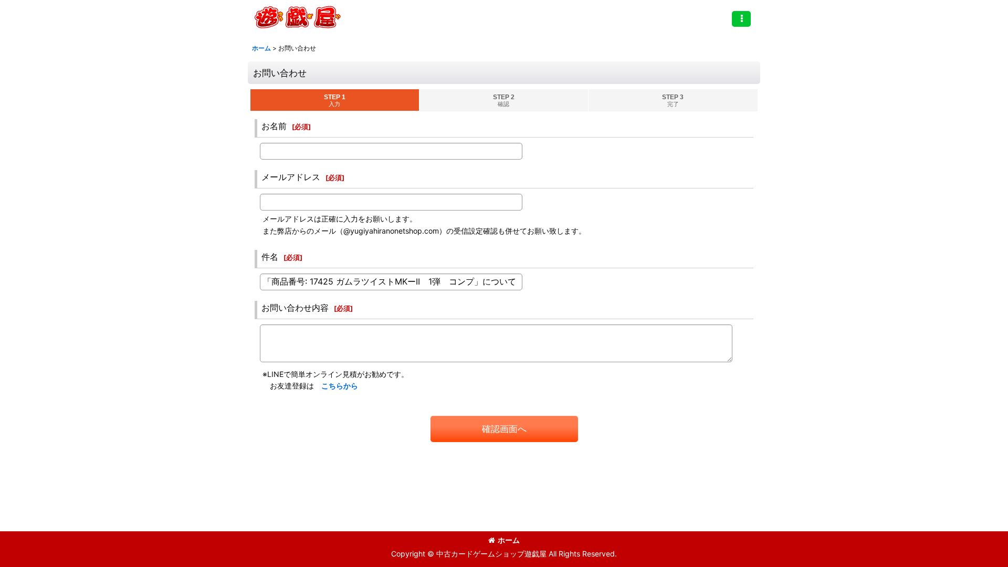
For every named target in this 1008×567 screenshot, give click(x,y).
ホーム (509, 540)
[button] (741, 19)
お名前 (274, 126)
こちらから (339, 385)
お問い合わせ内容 (295, 307)
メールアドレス (290, 177)
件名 (269, 256)
